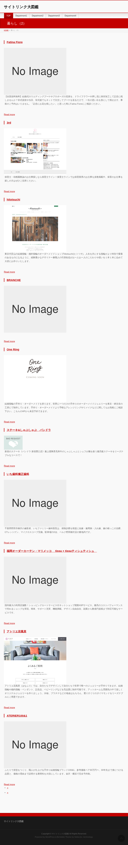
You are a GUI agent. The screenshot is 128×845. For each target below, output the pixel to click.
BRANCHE (14, 280)
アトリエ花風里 (16, 631)
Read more (9, 114)
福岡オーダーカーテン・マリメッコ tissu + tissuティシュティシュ (52, 551)
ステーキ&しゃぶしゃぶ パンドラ (29, 430)
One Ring (13, 349)
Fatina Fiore (15, 42)
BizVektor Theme (64, 837)
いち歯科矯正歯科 (18, 474)
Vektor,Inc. (78, 837)
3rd (9, 122)
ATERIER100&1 (17, 715)
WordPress (50, 837)
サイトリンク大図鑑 (21, 7)
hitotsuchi (13, 199)
